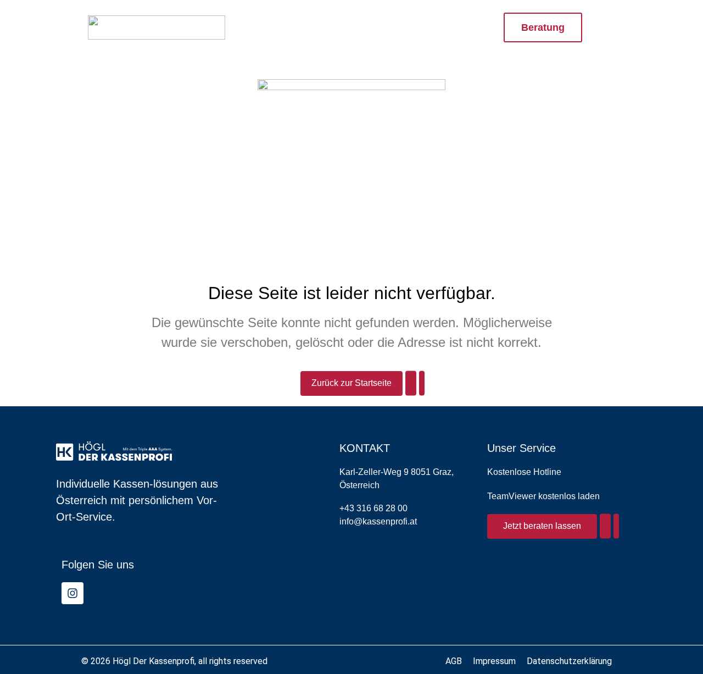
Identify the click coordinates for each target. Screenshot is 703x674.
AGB (453, 661)
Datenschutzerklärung (569, 661)
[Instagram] (72, 593)
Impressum (494, 661)
